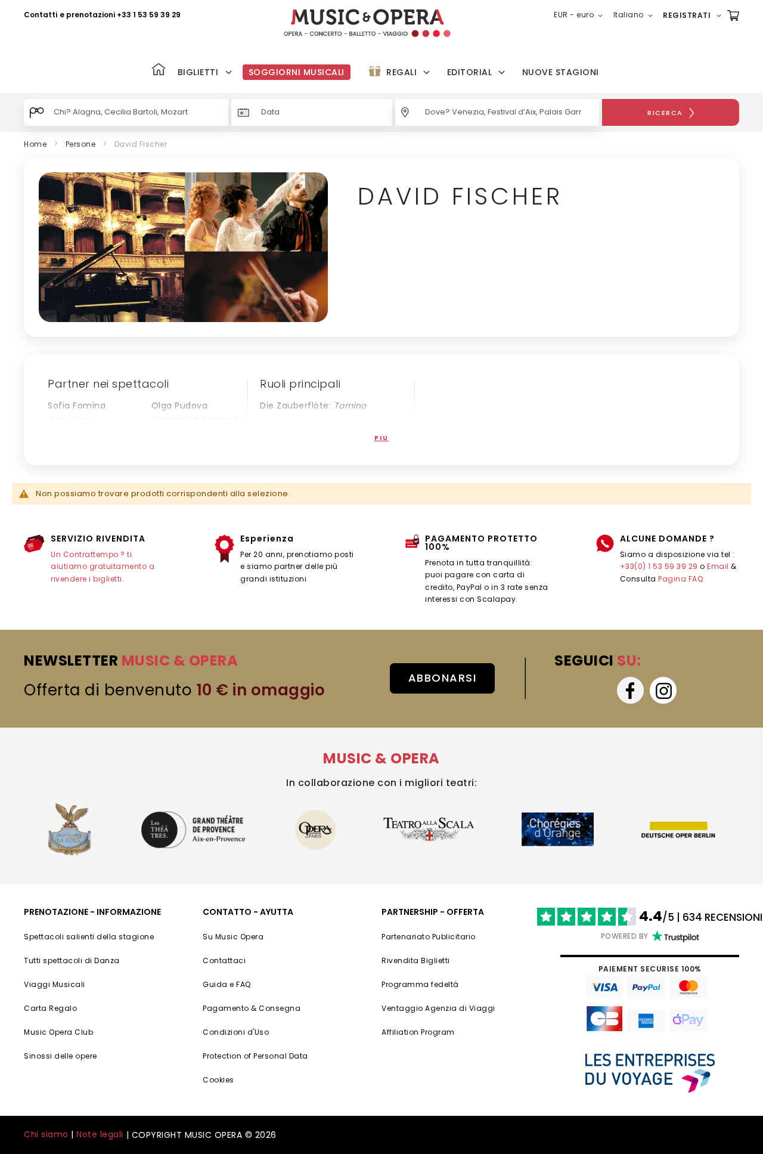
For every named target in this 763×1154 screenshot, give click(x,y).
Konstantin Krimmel (194, 420)
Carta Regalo (50, 1008)
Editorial (469, 72)
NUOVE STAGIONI (560, 72)
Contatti (40, 15)
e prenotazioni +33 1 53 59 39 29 (120, 15)
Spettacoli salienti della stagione (89, 937)
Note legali (99, 1134)
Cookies (218, 1080)
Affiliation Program (418, 1032)
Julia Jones (72, 420)
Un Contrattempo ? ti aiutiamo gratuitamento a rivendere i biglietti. (102, 566)
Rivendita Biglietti (416, 960)
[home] (367, 23)
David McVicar (79, 434)
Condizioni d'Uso (236, 1032)
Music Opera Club (58, 1032)
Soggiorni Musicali (297, 72)
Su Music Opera (233, 937)
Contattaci (224, 960)
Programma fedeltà (420, 984)
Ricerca (665, 112)
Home (35, 144)
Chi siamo (46, 1134)
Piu (381, 438)
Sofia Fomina (77, 406)
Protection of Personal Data (255, 1056)
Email (718, 566)
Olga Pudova (179, 406)
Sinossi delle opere (60, 1056)
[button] (580, 15)
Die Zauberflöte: (313, 406)
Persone (81, 144)
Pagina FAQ (680, 579)
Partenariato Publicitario (429, 937)
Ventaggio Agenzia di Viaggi (438, 1008)
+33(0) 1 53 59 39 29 (659, 566)
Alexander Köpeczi (191, 434)
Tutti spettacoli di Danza (72, 960)
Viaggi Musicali (54, 984)
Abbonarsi (442, 677)
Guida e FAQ (227, 984)
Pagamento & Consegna (251, 1008)
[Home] (158, 70)
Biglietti (198, 72)
